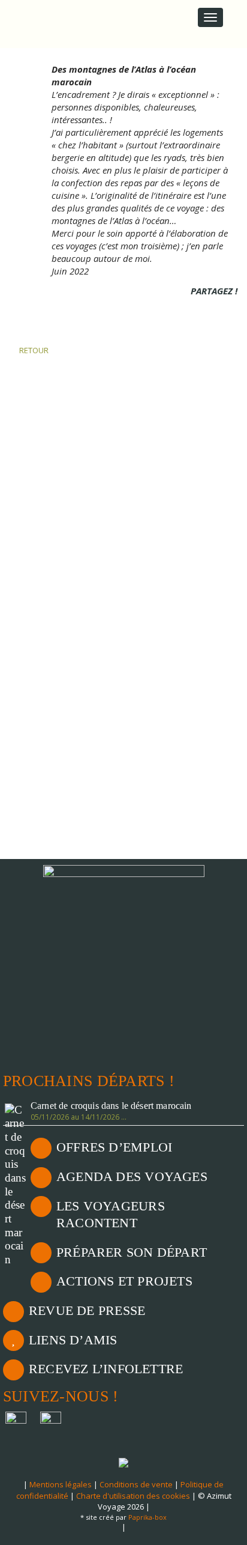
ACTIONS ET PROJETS (124, 1281)
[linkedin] (214, 308)
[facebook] (198, 308)
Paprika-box (147, 1517)
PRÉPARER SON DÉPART (131, 1252)
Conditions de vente (136, 1484)
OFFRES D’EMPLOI (114, 1147)
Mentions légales (60, 1484)
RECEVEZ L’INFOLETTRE (106, 1368)
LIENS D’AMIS (73, 1339)
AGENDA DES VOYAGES (131, 1176)
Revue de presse (87, 1310)
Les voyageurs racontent (110, 1214)
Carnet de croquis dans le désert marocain (111, 1105)
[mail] (230, 308)
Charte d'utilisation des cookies (133, 1495)
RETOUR (33, 350)
